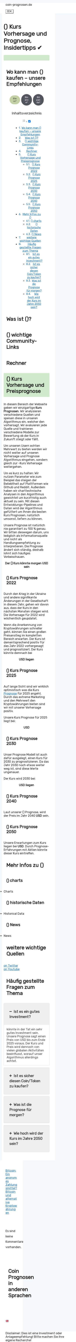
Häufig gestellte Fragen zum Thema (30, 247)
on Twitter (11, 965)
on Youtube (12, 969)
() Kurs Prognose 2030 (34, 188)
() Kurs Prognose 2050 (34, 208)
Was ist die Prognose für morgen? (34, 285)
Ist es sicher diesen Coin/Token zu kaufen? (34, 270)
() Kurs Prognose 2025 (34, 178)
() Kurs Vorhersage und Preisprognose (30, 158)
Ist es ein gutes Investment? (34, 257)
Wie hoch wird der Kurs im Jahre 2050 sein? (34, 300)
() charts (36, 221)
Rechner (31, 151)
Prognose (10, 693)
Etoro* (15, 99)
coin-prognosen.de (19, 4)
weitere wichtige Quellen (30, 239)
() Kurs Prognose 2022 (34, 168)
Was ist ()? (31, 137)
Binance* (27, 100)
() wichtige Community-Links (30, 144)
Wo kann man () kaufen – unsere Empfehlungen (30, 131)
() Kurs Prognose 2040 (34, 198)
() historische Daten (34, 227)
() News (36, 234)
